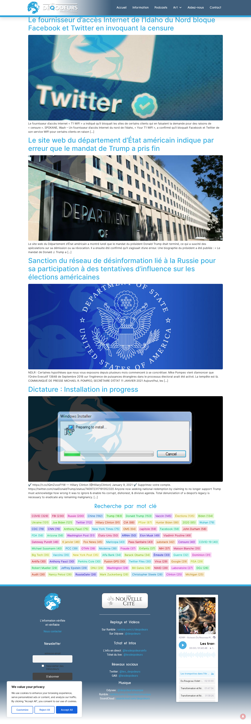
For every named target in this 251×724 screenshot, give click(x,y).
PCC (72, 548)
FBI (58, 516)
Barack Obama (137, 555)
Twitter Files (140, 561)
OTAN (88, 548)
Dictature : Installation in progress (83, 389)
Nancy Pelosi (60, 574)
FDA (37, 535)
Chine (95, 516)
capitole (148, 529)
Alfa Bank (111, 555)
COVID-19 (208, 542)
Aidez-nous (195, 7)
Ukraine (40, 522)
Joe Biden (62, 522)
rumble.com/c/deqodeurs (132, 629)
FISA (197, 561)
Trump (114, 516)
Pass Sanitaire (140, 542)
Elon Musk (150, 535)
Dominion (201, 555)
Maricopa (115, 542)
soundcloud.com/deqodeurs (133, 698)
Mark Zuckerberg (114, 574)
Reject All (44, 709)
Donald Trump (139, 516)
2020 (189, 522)
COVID (40, 516)
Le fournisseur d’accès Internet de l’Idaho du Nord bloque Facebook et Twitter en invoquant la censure (121, 24)
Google (179, 561)
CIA (129, 522)
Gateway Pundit (45, 542)
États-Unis (108, 535)
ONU (97, 568)
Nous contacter (53, 631)
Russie (76, 516)
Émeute (162, 555)
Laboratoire (182, 568)
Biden (205, 516)
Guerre (181, 555)
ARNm (129, 535)
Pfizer (145, 522)
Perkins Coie (89, 561)
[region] (44, 699)
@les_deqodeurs (130, 671)
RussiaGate (85, 574)
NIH (164, 548)
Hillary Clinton (108, 522)
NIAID (161, 568)
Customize (22, 709)
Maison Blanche (187, 548)
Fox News (92, 542)
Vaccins (61, 555)
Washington (117, 568)
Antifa (39, 561)
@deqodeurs (133, 633)
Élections (184, 516)
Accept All (67, 709)
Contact (215, 7)
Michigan (195, 574)
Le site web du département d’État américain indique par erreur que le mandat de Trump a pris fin (121, 144)
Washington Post (81, 535)
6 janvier (71, 542)
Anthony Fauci (76, 529)
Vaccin (163, 516)
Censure (186, 542)
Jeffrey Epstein (74, 568)
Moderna (108, 548)
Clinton (174, 574)
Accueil (121, 7)
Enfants (147, 548)
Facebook (169, 529)
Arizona (55, 535)
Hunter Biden (167, 522)
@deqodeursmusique (130, 690)
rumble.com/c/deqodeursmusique (130, 694)
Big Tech (40, 555)
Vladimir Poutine (177, 535)
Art (175, 7)
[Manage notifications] (243, 716)
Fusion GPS (114, 561)
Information (141, 7)
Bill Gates (141, 568)
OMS (129, 529)
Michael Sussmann (47, 548)
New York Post (86, 555)
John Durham (194, 529)
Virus (161, 561)
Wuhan (206, 522)
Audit (38, 574)
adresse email (52, 653)
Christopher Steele (147, 574)
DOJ (202, 568)
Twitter (84, 522)
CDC (38, 529)
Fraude (128, 548)
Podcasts (161, 7)
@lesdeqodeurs (133, 654)
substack (166, 542)
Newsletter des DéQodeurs (55, 667)
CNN (54, 529)
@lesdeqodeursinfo (135, 650)
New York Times (106, 529)
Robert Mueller (44, 568)
